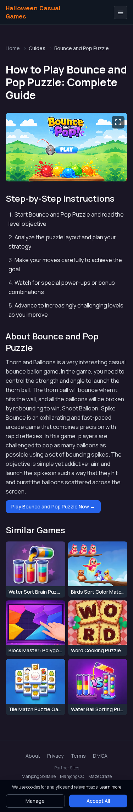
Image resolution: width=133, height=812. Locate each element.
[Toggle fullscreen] (118, 122)
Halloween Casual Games (33, 12)
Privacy (55, 755)
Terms (78, 755)
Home (13, 48)
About (33, 755)
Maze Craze (100, 776)
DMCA (100, 755)
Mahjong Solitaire (39, 776)
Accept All (98, 800)
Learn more (110, 787)
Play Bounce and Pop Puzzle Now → (53, 506)
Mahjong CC (72, 776)
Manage (35, 800)
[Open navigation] (120, 12)
